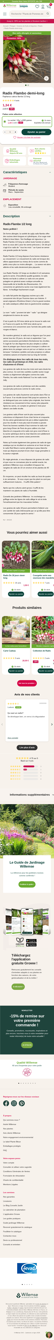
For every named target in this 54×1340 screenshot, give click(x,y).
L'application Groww (11, 1214)
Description (11, 216)
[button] (8, 100)
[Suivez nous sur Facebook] (6, 1103)
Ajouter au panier (16, 594)
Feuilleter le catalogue (12, 1231)
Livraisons (7, 1201)
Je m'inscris (27, 1045)
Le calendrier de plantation (14, 1210)
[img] (13, 704)
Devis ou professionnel (12, 1240)
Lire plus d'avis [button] (27, 747)
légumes (25, 295)
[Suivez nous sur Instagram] (14, 1103)
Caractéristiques (15, 172)
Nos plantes (8, 1129)
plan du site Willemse (31, 1325)
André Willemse (9, 1124)
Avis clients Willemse (11, 1133)
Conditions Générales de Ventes (16, 1171)
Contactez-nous (9, 1236)
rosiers (21, 1308)
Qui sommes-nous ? (11, 1120)
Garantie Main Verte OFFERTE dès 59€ (27, 1)
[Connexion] (42, 6)
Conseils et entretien (11, 1244)
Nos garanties (9, 1197)
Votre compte (8, 1163)
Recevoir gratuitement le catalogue (17, 1227)
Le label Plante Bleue (12, 1142)
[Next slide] (52, 724)
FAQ (5, 1150)
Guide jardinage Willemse (13, 1223)
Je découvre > (18, 987)
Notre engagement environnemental (18, 1137)
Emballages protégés (12, 1146)
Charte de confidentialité (13, 1180)
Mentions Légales (10, 1184)
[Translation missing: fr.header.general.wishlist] (37, 6)
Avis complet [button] (13, 738)
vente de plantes (41, 1304)
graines (43, 1306)
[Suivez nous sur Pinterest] (22, 1103)
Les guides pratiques (11, 1218)
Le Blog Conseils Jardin (13, 1205)
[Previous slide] (2, 724)
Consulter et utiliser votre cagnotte (17, 1167)
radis (32, 234)
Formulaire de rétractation (14, 1176)
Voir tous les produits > (27, 683)
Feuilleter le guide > (27, 884)
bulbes (9, 1308)
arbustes (15, 1308)
